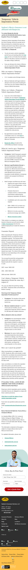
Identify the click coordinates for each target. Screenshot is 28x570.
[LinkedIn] (6, 537)
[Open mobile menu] (25, 2)
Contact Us (4, 524)
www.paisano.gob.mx (11, 445)
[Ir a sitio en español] (21, 2)
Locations (17, 521)
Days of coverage (18, 481)
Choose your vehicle (7, 474)
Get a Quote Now (14, 489)
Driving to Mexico (19, 517)
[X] (9, 537)
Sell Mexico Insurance (20, 524)
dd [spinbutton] (6, 483)
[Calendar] (12, 483)
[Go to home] (5, 3)
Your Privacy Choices (6, 562)
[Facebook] (2, 537)
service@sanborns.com (7, 510)
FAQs (2, 521)
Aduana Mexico (9, 438)
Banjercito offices (10, 143)
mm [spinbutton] (4, 483)
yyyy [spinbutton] (8, 483)
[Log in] (18, 2)
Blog (16, 519)
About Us (3, 519)
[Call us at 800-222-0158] (14, 2)
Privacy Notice (20, 554)
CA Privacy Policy (5, 556)
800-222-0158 (7, 512)
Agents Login (4, 526)
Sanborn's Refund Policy (17, 556)
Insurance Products (6, 517)
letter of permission (7, 224)
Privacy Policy (12, 554)
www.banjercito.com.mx (11, 441)
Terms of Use (4, 554)
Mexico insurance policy (15, 216)
